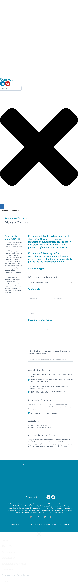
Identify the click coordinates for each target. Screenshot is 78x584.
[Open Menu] (7, 210)
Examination (8, 557)
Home (5, 540)
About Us (7, 546)
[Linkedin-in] (2, 83)
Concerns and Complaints (15, 575)
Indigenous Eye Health (14, 563)
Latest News (8, 569)
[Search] (2, 206)
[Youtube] (7, 83)
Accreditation (9, 552)
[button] (39, 546)
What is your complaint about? (43, 277)
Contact (6, 581)
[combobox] (11, 88)
